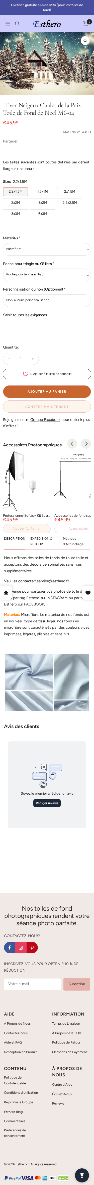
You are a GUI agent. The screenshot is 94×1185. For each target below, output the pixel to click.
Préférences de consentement (15, 1133)
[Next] (86, 444)
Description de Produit (20, 1052)
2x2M (15, 202)
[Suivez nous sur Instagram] (21, 947)
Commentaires (14, 1121)
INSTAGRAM (57, 598)
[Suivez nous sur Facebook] (9, 947)
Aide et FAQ (13, 1042)
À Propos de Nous (17, 1023)
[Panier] (85, 23)
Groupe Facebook (45, 419)
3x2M (42, 202)
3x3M (15, 214)
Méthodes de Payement (69, 1052)
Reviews (58, 1103)
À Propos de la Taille (66, 1033)
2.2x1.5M (16, 191)
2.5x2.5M (70, 202)
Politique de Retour (66, 1042)
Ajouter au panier (27, 528)
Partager (10, 141)
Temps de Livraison (66, 1023)
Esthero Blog (13, 1112)
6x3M (42, 214)
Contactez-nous (16, 1033)
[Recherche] (17, 23)
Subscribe (76, 984)
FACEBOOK (34, 604)
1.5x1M (42, 191)
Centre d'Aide (62, 1084)
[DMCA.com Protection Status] (63, 1178)
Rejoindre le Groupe (18, 1102)
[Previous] (72, 444)
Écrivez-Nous (62, 1094)
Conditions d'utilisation (21, 1092)
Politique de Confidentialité (15, 1080)
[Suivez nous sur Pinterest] (32, 947)
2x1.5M (69, 191)
